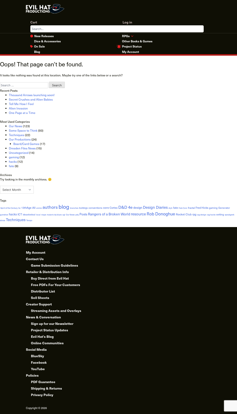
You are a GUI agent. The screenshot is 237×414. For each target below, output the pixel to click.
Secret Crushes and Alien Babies (31, 99)
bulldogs (83, 207)
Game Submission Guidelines (54, 265)
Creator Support (39, 304)
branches (74, 208)
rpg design (201, 214)
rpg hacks (211, 214)
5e (19, 208)
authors (50, 207)
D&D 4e (125, 207)
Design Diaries (155, 207)
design (137, 207)
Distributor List (43, 291)
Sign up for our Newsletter (52, 323)
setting (220, 214)
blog (64, 206)
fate (11, 166)
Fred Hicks (202, 208)
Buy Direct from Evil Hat (50, 278)
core (106, 207)
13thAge (26, 208)
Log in (127, 22)
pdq (77, 214)
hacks (13, 161)
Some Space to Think (23, 130)
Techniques (16, 135)
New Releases (44, 36)
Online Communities (47, 343)
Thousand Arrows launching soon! (31, 95)
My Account (130, 52)
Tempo (29, 220)
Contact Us (35, 258)
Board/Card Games (26, 143)
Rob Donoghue (161, 213)
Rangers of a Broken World (109, 214)
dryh (170, 208)
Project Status (132, 46)
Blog (37, 52)
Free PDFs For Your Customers (55, 284)
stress (2, 220)
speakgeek (229, 214)
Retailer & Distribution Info (47, 271)
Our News (15, 126)
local (38, 214)
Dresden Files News (22, 148)
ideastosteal (29, 214)
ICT (20, 214)
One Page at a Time (22, 112)
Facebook (39, 362)
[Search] (200, 29)
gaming (14, 157)
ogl (63, 214)
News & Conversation (43, 317)
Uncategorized (19, 152)
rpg (194, 214)
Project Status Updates (49, 330)
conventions (95, 208)
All (34, 207)
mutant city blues (54, 214)
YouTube (38, 368)
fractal (191, 208)
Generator (224, 208)
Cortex (114, 208)
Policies (32, 375)
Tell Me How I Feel (21, 104)
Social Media (36, 349)
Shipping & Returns (46, 388)
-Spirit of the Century (9, 208)
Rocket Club (184, 214)
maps (43, 214)
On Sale (39, 46)
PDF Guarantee (43, 381)
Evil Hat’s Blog (42, 336)
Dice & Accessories (47, 41)
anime (39, 208)
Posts (83, 214)
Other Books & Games (137, 41)
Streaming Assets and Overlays (56, 310)
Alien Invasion (18, 108)
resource (138, 214)
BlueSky (37, 356)
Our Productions (20, 139)
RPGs (126, 36)
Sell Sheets (40, 297)
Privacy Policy (42, 394)
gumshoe (4, 214)
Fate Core (183, 208)
